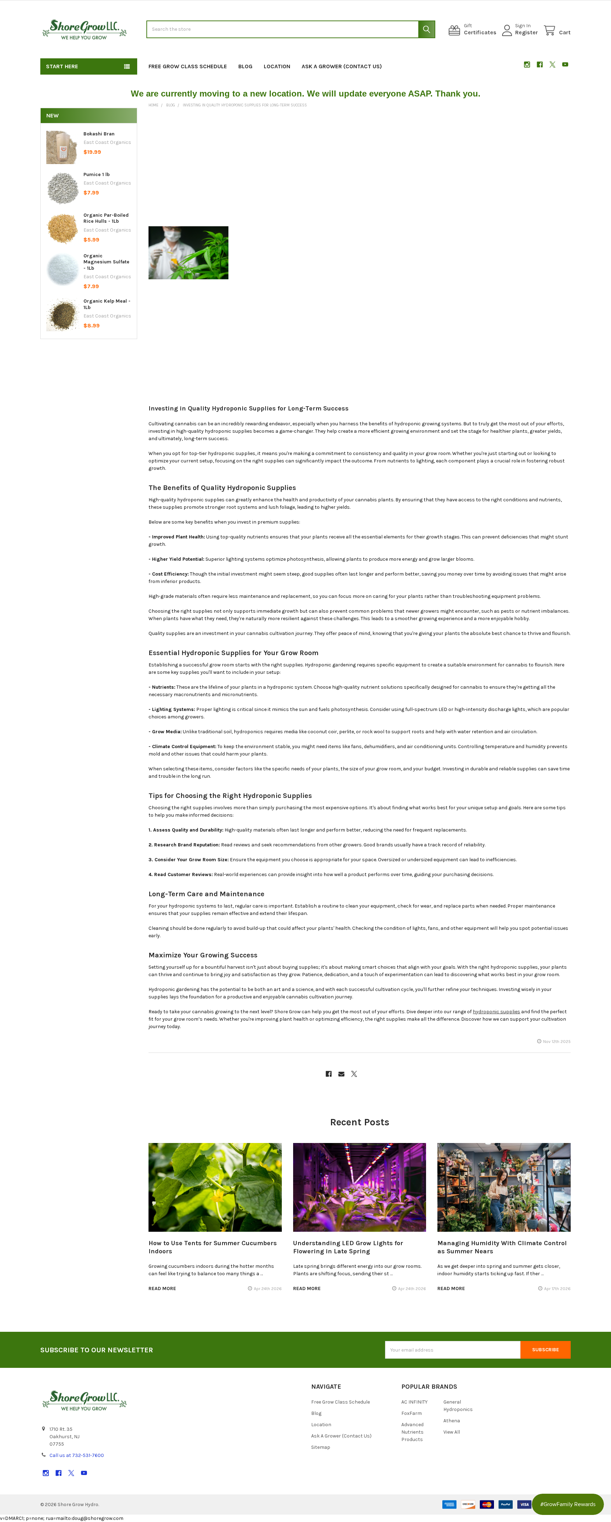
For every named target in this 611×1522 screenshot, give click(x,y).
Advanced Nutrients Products (412, 1432)
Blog (245, 66)
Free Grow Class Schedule (188, 66)
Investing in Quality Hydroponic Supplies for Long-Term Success (249, 408)
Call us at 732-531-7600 (77, 1455)
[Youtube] (565, 64)
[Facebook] (539, 64)
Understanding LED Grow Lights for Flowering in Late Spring (348, 1247)
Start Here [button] (62, 66)
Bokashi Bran (99, 134)
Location (277, 66)
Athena (451, 1421)
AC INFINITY (414, 1402)
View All (451, 1432)
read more (162, 1288)
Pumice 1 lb (96, 174)
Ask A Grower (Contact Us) (342, 66)
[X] (552, 64)
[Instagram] (527, 64)
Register (526, 32)
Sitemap (320, 1447)
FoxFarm (411, 1413)
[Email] (341, 1073)
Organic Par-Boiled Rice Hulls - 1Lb (106, 218)
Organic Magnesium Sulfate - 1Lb (106, 262)
